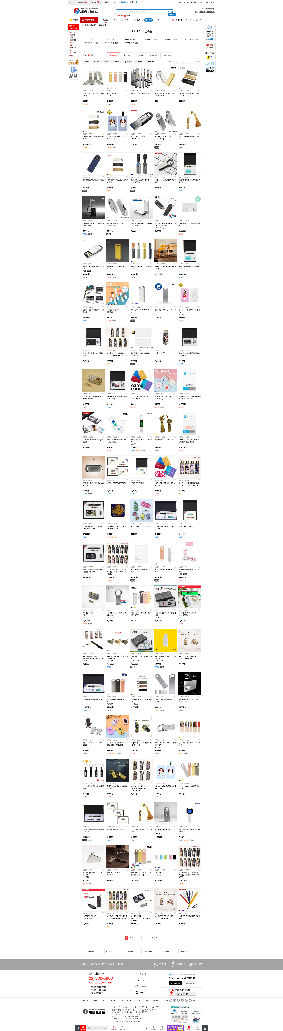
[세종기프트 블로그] (170, 1000)
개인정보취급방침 (126, 1000)
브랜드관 (137, 20)
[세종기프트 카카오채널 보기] (194, 1000)
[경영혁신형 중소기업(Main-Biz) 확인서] (196, 1012)
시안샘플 (146, 1000)
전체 (91, 39)
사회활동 (94, 1000)
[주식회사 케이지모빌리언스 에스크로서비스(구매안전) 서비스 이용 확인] (196, 1019)
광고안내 (137, 1000)
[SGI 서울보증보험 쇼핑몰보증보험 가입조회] (179, 1019)
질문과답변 (206, 2)
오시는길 (104, 1000)
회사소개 (213, 2)
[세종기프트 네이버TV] (174, 1000)
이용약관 (113, 1000)
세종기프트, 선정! (120, 2)
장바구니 (199, 2)
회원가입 (186, 2)
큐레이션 (125, 20)
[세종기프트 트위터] (182, 1000)
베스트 (105, 21)
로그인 (180, 2)
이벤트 (158, 20)
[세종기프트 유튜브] (190, 1000)
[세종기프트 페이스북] (178, 1000)
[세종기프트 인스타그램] (186, 1000)
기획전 (115, 20)
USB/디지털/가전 (90, 25)
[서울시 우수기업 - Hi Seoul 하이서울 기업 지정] (174, 1011)
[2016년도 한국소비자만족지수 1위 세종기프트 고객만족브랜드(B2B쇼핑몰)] (181, 1006)
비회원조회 (193, 2)
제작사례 (155, 1000)
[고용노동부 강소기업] (184, 1012)
